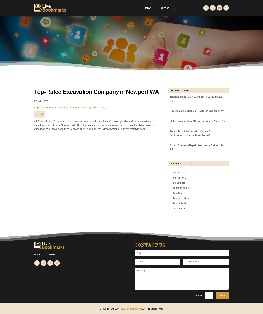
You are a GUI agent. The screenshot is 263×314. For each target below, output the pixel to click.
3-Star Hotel (179, 177)
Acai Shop (178, 193)
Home (147, 8)
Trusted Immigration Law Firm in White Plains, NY (196, 98)
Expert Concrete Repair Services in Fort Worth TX (196, 147)
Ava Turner (43, 100)
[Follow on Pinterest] (226, 8)
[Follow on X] (213, 8)
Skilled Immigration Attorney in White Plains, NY (197, 121)
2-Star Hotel (179, 172)
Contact (163, 8)
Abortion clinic (180, 188)
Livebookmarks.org (131, 309)
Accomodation (180, 198)
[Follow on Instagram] (219, 8)
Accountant (179, 203)
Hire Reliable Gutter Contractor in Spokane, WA (197, 110)
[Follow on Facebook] (206, 8)
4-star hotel (179, 183)
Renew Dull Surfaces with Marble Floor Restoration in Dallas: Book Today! (192, 133)
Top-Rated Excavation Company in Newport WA (96, 92)
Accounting (179, 208)
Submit (222, 295)
